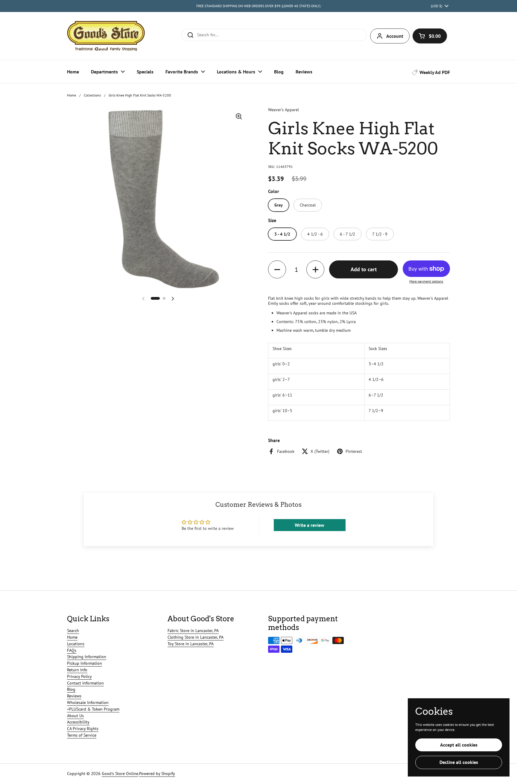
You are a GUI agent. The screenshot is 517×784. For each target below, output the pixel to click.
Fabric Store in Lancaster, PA (193, 630)
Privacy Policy (79, 676)
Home (71, 95)
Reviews (74, 696)
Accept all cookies (459, 745)
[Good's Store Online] (106, 36)
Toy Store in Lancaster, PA (191, 643)
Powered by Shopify (157, 773)
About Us (75, 715)
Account (394, 36)
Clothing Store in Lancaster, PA (195, 637)
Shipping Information (86, 656)
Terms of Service (81, 735)
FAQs (71, 650)
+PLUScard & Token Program (93, 709)
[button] (430, 35)
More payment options (426, 281)
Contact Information (85, 683)
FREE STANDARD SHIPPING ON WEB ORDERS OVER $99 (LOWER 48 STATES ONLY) (258, 6)
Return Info (77, 670)
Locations (75, 643)
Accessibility (78, 722)
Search (73, 630)
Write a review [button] (309, 525)
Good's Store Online (120, 773)
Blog (71, 689)
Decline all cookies (459, 762)
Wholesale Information (88, 702)
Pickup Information (84, 663)
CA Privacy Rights (82, 728)
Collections (92, 95)
